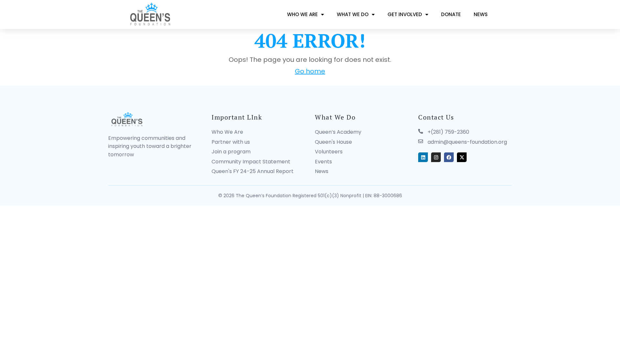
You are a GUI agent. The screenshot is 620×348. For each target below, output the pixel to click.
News (481, 14)
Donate (451, 14)
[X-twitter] (462, 157)
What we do (352, 14)
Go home (310, 71)
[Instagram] (436, 157)
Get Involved (405, 14)
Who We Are (302, 14)
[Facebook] (449, 157)
